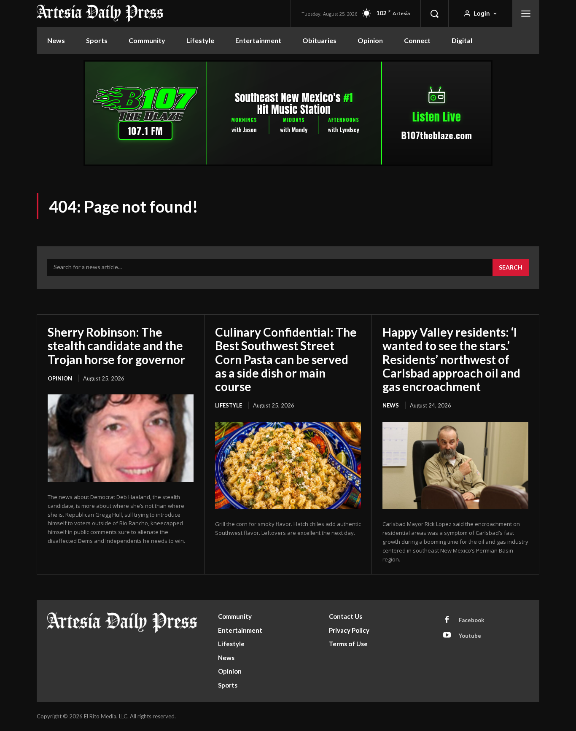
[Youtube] (447, 635)
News (390, 405)
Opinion (60, 378)
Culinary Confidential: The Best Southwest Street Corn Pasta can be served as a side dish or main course (286, 359)
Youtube (470, 635)
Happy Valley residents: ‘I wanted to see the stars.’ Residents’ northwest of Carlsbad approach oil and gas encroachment (451, 359)
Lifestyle (228, 405)
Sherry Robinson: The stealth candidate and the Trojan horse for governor (116, 345)
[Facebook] (447, 620)
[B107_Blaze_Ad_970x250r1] (288, 163)
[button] (434, 13)
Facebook (471, 620)
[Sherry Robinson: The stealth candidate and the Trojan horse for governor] (121, 438)
